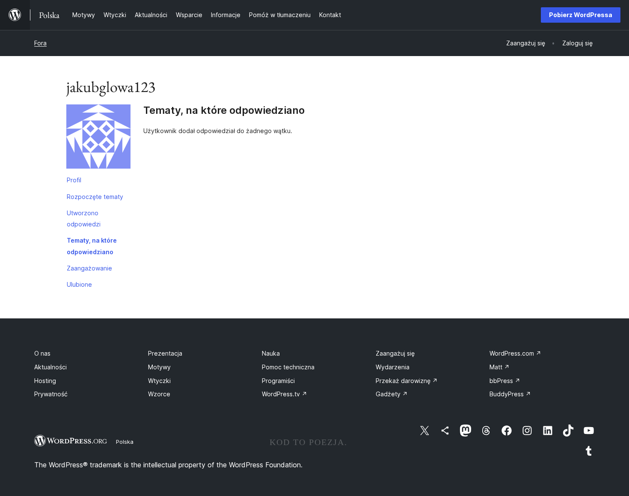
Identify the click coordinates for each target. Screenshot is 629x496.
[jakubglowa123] (98, 138)
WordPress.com (515, 353)
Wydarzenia (392, 367)
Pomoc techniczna (288, 367)
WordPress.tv (284, 394)
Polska (125, 441)
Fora (40, 43)
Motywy (159, 367)
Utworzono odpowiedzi (84, 218)
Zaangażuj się (395, 353)
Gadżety (392, 394)
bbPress (505, 380)
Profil (74, 180)
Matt (500, 367)
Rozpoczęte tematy (95, 196)
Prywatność (51, 394)
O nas (42, 353)
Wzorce (159, 394)
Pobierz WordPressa (580, 14)
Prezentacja (165, 353)
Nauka (271, 353)
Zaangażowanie (89, 268)
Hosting (45, 380)
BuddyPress (510, 394)
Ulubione (79, 284)
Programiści (278, 380)
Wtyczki (159, 380)
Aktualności (50, 367)
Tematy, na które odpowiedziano (92, 246)
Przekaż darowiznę (407, 380)
